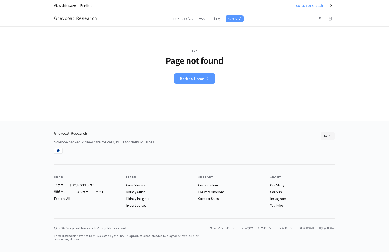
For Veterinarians (211, 192)
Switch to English (309, 5)
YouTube (276, 205)
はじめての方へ (182, 18)
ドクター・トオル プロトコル (74, 185)
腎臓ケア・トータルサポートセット (79, 192)
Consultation (208, 185)
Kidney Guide (135, 192)
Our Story (277, 185)
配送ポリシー (266, 228)
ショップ (234, 18)
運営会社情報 (326, 228)
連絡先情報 (307, 228)
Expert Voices (136, 205)
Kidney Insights (137, 198)
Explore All (62, 198)
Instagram (278, 198)
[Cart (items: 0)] (330, 19)
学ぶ (202, 18)
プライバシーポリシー (223, 228)
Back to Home (192, 78)
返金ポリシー (287, 228)
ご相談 (215, 18)
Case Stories (135, 185)
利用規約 (247, 228)
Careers (276, 192)
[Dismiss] (331, 5)
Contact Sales (208, 198)
